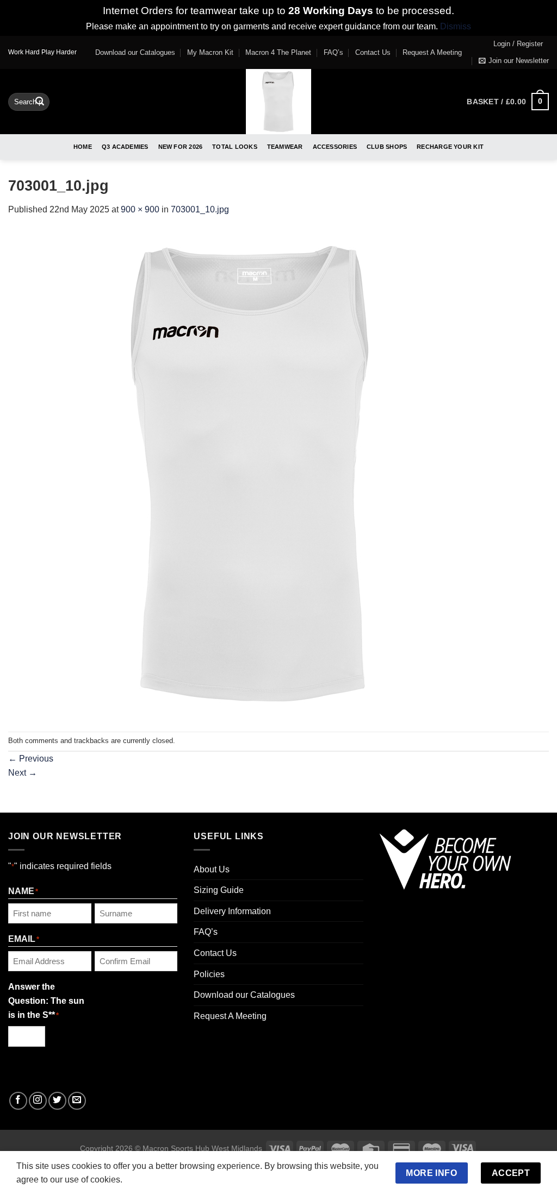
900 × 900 (140, 209)
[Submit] (39, 101)
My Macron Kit (210, 52)
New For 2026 (180, 146)
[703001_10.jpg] (253, 473)
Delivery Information (232, 911)
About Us (212, 869)
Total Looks (234, 146)
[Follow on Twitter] (57, 1101)
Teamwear (285, 146)
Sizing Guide (219, 890)
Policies (209, 974)
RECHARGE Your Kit (450, 146)
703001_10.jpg (200, 209)
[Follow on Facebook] (18, 1101)
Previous (30, 758)
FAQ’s (333, 52)
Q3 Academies (125, 146)
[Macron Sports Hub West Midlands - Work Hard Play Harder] (278, 101)
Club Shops (387, 146)
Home (82, 146)
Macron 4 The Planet (278, 52)
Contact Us (373, 52)
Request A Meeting (432, 52)
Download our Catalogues (135, 52)
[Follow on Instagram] (38, 1101)
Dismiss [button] (455, 26)
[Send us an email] (77, 1101)
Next (22, 772)
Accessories (335, 146)
